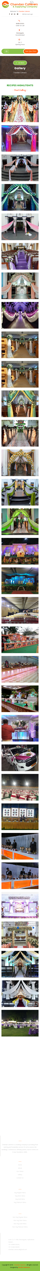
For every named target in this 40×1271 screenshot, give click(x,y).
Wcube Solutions (24, 1267)
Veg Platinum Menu (20, 1202)
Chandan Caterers (24, 11)
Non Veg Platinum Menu (20, 1227)
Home (20, 1165)
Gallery (20, 1174)
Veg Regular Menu (20, 1193)
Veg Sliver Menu (20, 1196)
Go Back (21, 63)
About (20, 1168)
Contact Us (20, 1178)
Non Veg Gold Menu (20, 1224)
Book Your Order (30, 51)
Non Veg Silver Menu (20, 1220)
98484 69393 (20, 23)
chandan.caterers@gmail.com (17, 1249)
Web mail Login (28, 14)
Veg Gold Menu (20, 1199)
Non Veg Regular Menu (20, 1217)
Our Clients (20, 1171)
